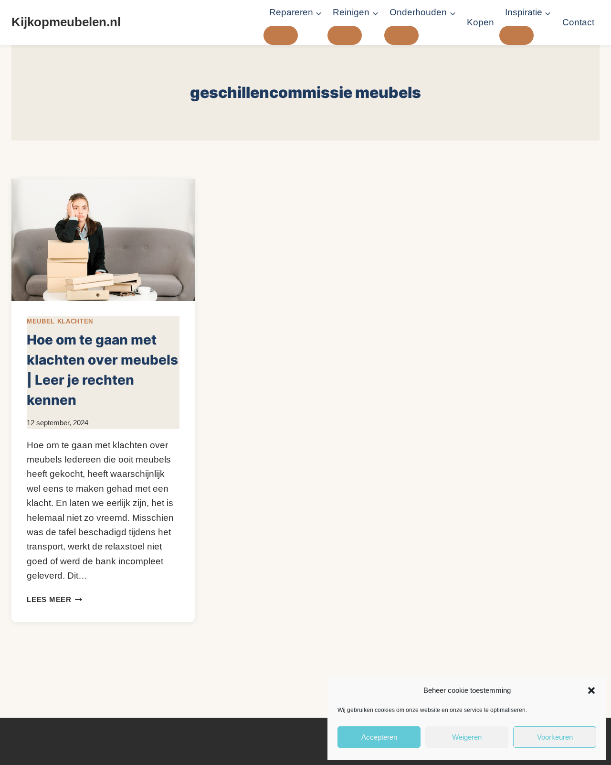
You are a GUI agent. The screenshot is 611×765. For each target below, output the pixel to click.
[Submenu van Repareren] (280, 35)
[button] (591, 690)
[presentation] (103, 240)
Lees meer (55, 599)
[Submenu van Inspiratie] (516, 35)
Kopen (480, 22)
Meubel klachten (60, 321)
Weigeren (467, 737)
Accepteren (379, 737)
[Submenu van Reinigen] (344, 35)
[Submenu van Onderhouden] (401, 35)
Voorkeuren (555, 737)
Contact (578, 22)
